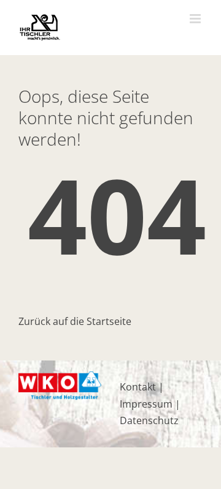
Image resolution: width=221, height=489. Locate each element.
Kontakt (138, 387)
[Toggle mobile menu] (196, 18)
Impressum (146, 404)
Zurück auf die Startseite (74, 321)
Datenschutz (149, 420)
